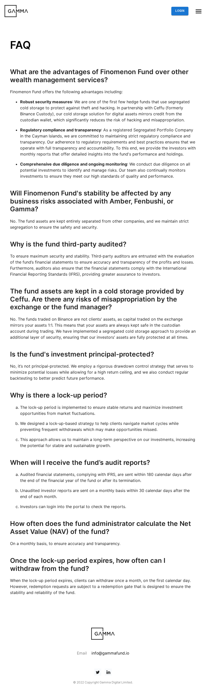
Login (179, 11)
